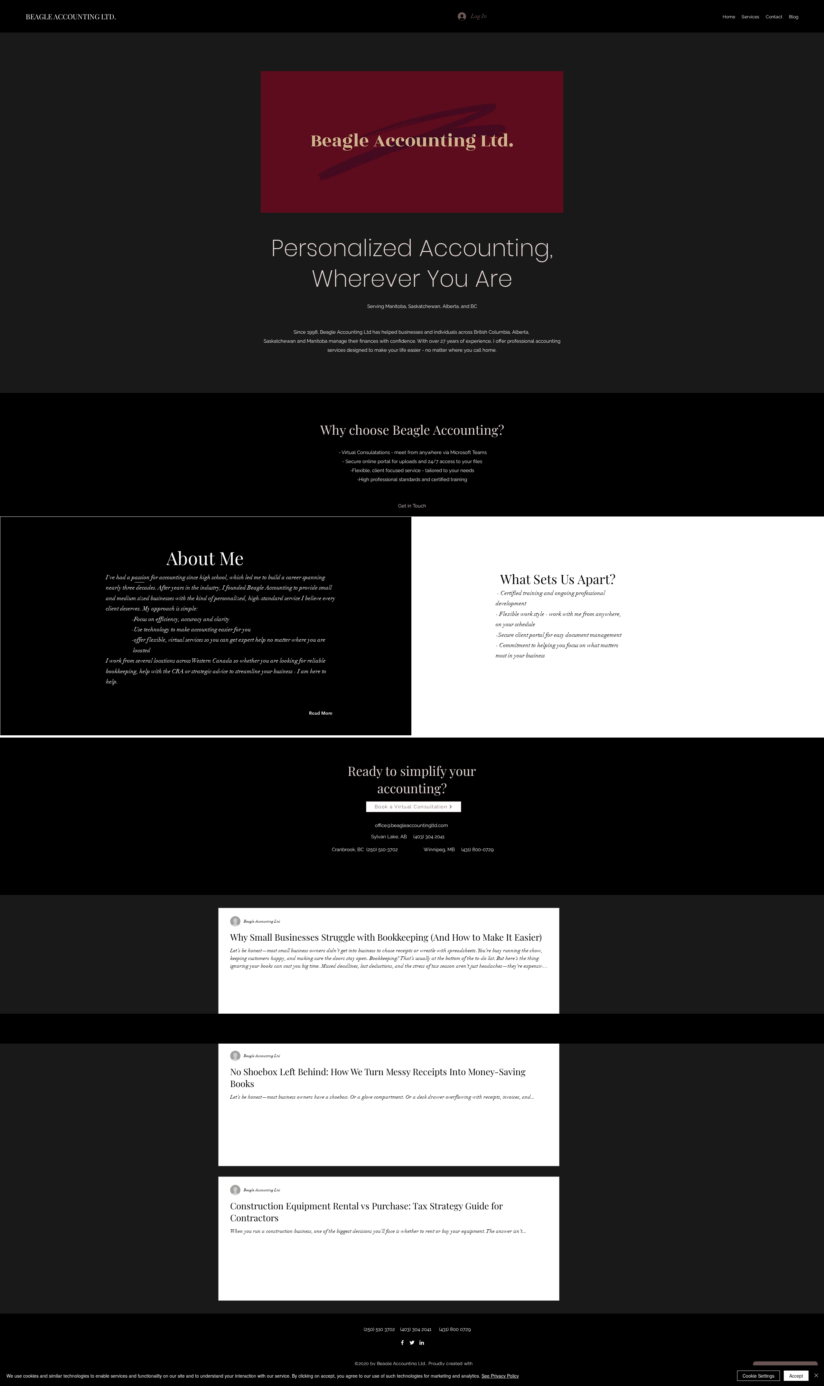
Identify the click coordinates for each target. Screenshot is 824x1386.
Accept (796, 1375)
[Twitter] (412, 1342)
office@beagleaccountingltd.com (411, 825)
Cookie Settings (758, 1375)
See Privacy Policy (500, 1375)
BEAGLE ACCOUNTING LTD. (71, 16)
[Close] (816, 1376)
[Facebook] (402, 1342)
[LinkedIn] (421, 1342)
